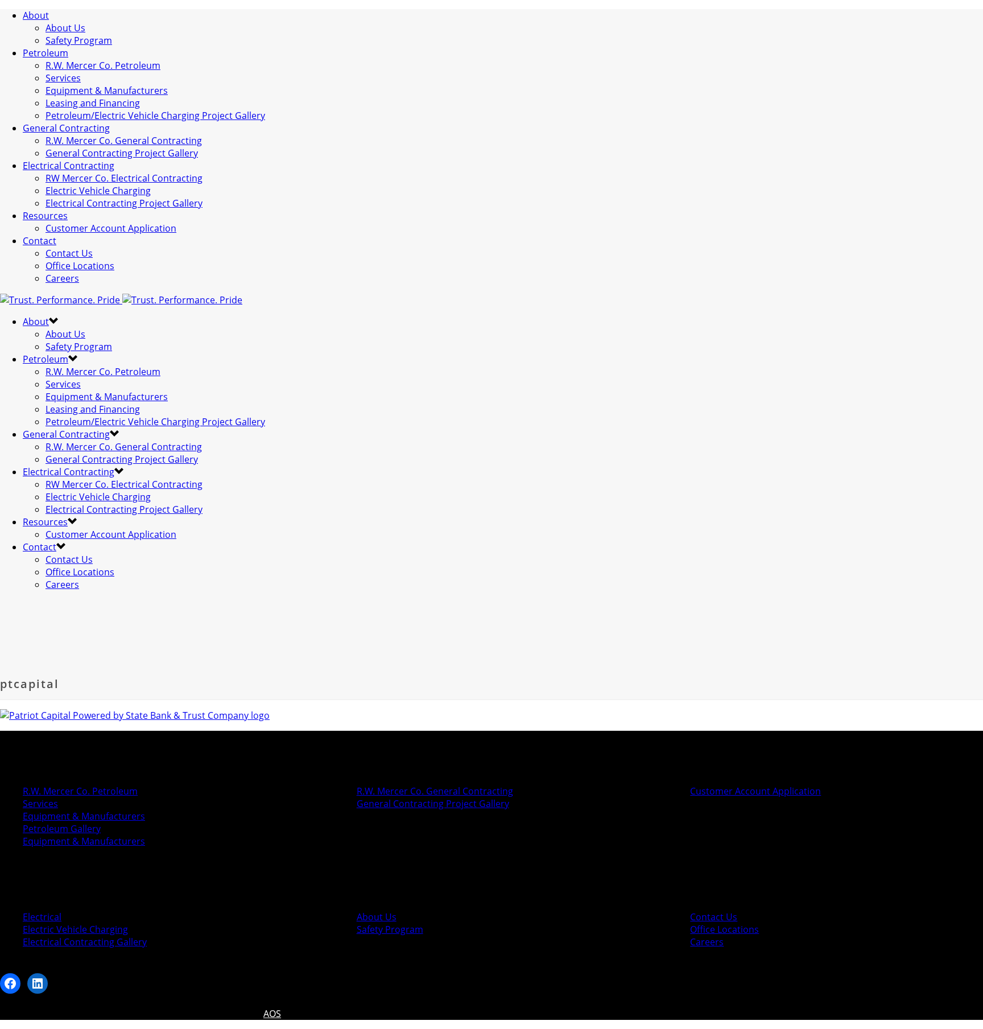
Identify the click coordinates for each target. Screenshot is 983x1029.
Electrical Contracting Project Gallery (124, 203)
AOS (272, 1013)
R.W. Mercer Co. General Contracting (124, 140)
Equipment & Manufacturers (107, 90)
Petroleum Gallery (62, 828)
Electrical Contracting (68, 165)
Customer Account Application (111, 228)
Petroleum (45, 53)
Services (63, 78)
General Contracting (66, 128)
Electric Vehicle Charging (98, 190)
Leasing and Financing (93, 103)
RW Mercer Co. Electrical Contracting (124, 178)
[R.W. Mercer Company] (121, 300)
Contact (39, 240)
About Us (65, 28)
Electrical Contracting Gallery (85, 942)
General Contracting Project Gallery (122, 153)
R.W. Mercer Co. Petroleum (103, 65)
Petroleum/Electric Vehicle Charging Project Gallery (155, 115)
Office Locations (80, 266)
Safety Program (79, 40)
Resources (45, 215)
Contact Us (69, 253)
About (36, 15)
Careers (62, 278)
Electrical (42, 917)
